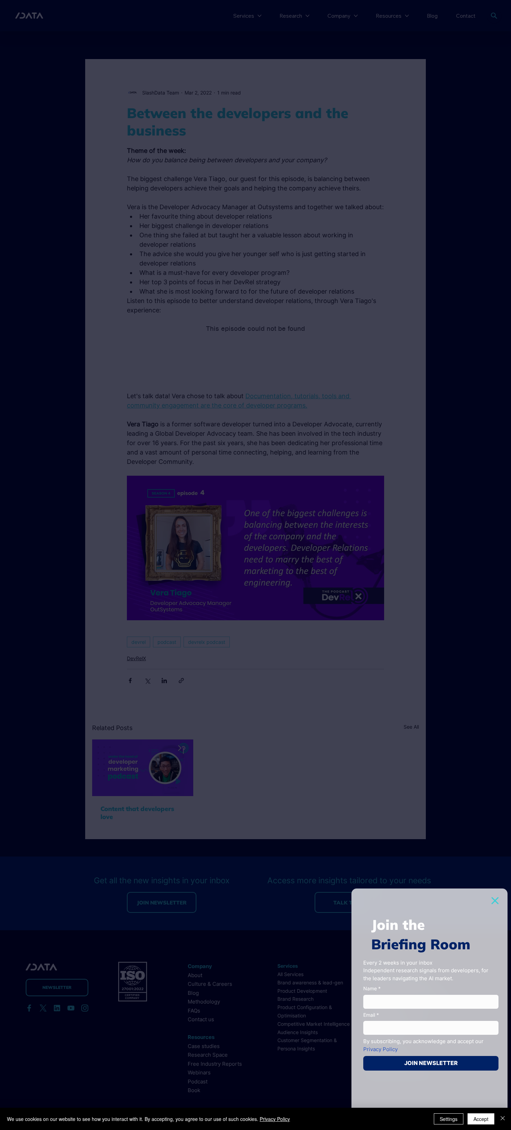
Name (372, 988)
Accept (480, 1118)
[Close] (502, 1118)
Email (371, 1015)
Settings (448, 1118)
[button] (495, 900)
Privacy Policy (275, 1118)
